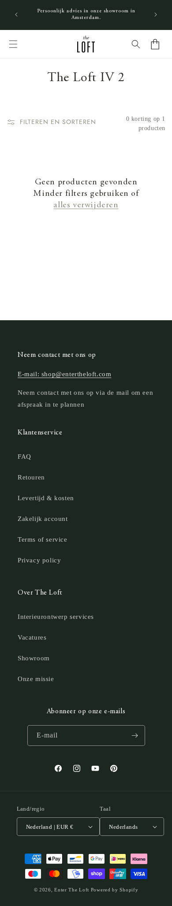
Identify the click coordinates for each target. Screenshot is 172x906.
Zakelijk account (43, 518)
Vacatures (32, 637)
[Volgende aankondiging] (155, 14)
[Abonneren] (135, 735)
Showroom (34, 658)
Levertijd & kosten (46, 498)
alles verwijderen (85, 205)
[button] (13, 44)
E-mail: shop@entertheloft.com (64, 374)
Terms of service (42, 539)
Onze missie (36, 678)
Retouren (31, 477)
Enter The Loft (71, 889)
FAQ (24, 456)
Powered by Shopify (114, 889)
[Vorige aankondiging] (16, 14)
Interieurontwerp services (56, 616)
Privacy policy (39, 560)
